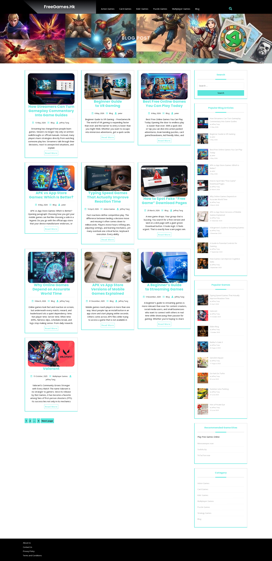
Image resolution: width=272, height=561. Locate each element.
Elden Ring (214, 326)
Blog (197, 8)
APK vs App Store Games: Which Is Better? (51, 195)
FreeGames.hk (59, 7)
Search (221, 92)
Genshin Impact (216, 358)
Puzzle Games (160, 8)
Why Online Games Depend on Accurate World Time (51, 289)
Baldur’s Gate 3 (216, 342)
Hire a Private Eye (217, 404)
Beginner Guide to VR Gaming (108, 103)
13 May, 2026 (40, 123)
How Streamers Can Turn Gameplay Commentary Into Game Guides (51, 111)
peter (120, 113)
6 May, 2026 (100, 113)
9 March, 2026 (40, 301)
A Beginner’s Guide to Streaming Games (164, 287)
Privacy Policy (29, 551)
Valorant (51, 368)
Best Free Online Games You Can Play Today (164, 103)
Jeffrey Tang (64, 123)
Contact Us (27, 547)
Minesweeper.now (205, 443)
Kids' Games (202, 495)
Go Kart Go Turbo (217, 373)
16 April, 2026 (93, 209)
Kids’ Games (142, 8)
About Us (27, 543)
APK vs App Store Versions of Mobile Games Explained (108, 289)
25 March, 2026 (153, 210)
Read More (51, 153)
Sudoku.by (202, 449)
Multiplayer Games (181, 8)
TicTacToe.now (203, 455)
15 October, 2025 (40, 376)
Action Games (107, 8)
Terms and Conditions (32, 555)
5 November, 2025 (153, 297)
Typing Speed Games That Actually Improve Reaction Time (108, 197)
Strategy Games (204, 513)
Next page (47, 420)
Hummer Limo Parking (219, 389)
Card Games (125, 8)
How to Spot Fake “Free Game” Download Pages (164, 200)
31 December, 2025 (97, 301)
